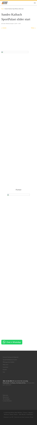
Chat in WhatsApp (13, 342)
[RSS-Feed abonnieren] (22, 422)
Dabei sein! (5, 364)
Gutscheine (5, 367)
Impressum (5, 395)
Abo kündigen (6, 399)
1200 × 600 (17, 23)
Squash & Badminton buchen (10, 359)
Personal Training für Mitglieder (10, 357)
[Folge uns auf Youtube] (20, 422)
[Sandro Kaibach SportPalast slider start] (18, 38)
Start (2, 8)
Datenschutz (6, 397)
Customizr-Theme (29, 417)
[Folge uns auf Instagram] (15, 422)
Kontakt (5, 369)
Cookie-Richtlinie (7, 400)
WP (12, 417)
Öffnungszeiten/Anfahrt (8, 362)
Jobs (4, 372)
